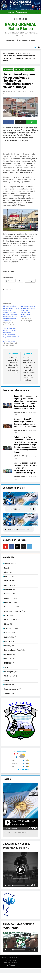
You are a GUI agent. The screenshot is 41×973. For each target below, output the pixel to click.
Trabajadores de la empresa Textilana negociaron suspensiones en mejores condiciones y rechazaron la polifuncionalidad (11, 334)
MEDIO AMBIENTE (10, 620)
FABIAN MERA (10, 91)
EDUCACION (8, 598)
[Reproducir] (6, 885)
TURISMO (7, 693)
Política (7, 646)
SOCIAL (7, 680)
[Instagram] (17, 546)
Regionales (8, 654)
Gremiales (7, 602)
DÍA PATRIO (8, 590)
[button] (20, 870)
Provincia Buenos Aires (12, 650)
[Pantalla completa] (35, 885)
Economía (7, 594)
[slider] (18, 885)
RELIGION (7, 659)
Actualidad (8, 69)
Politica (7, 641)
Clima (6, 572)
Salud (6, 667)
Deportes (7, 585)
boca (6, 568)
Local (6, 615)
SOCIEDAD (8, 685)
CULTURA (7, 581)
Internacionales (9, 607)
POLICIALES (8, 637)
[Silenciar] (32, 885)
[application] (20, 869)
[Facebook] (11, 546)
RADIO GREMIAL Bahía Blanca (20, 26)
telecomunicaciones (11, 689)
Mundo (6, 624)
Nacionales (19, 69)
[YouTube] (5, 546)
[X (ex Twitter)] (23, 546)
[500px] (29, 546)
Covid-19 (7, 577)
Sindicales (30, 69)
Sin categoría (9, 672)
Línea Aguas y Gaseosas (13, 611)
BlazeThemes (10, 965)
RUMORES (8, 663)
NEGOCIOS (8, 633)
